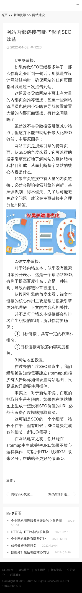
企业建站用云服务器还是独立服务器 (36, 520)
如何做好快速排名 (23, 545)
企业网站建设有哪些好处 (28, 538)
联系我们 (15, 574)
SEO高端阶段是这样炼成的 (62, 494)
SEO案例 (7, 569)
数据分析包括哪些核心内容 (30, 552)
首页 (4, 15)
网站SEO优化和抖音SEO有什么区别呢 (20, 494)
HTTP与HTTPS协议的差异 (30, 532)
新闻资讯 (19, 15)
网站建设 (38, 15)
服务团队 (40, 569)
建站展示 (23, 569)
